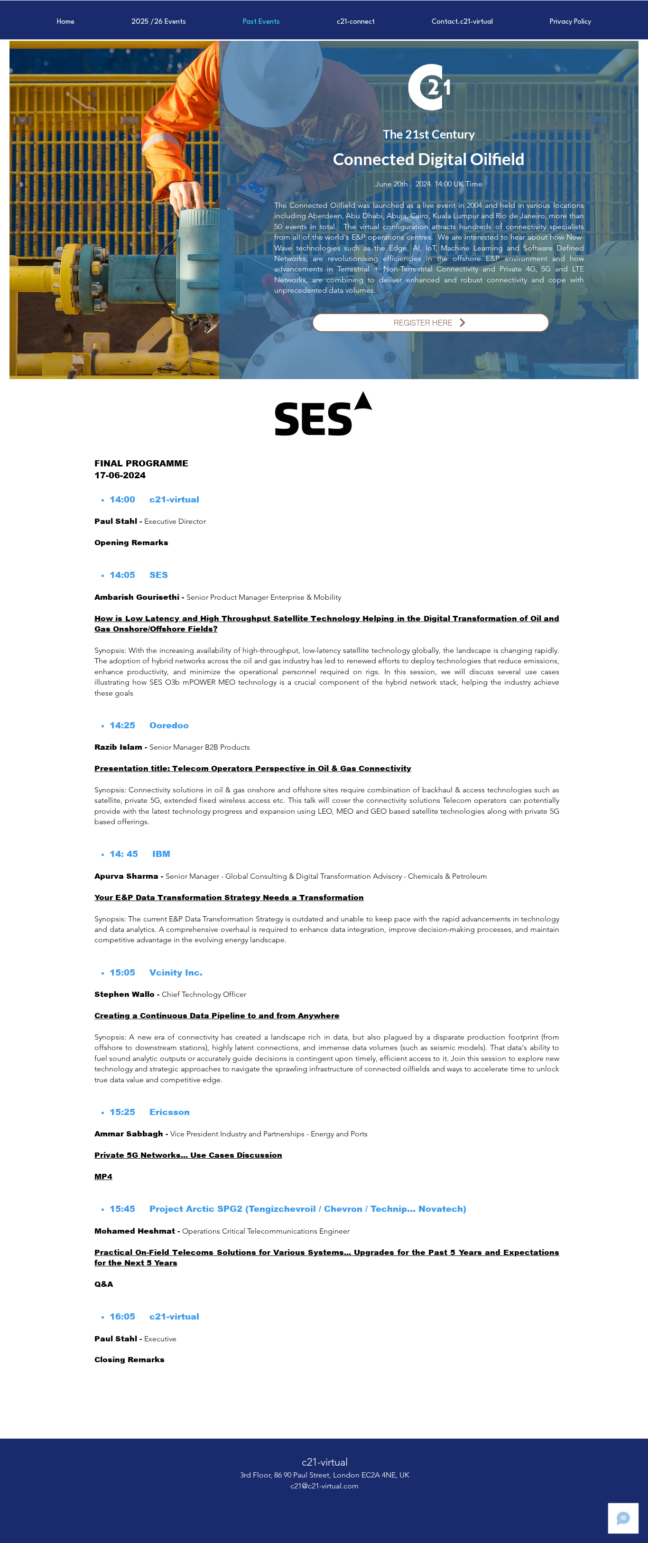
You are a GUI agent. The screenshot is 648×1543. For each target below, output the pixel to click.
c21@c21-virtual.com (324, 1485)
